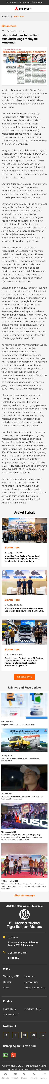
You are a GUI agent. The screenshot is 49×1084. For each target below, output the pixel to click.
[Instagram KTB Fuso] (24, 1035)
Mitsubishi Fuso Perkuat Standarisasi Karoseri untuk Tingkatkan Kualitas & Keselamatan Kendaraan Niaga (22, 558)
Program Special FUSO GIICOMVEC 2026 (18, 725)
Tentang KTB (11, 976)
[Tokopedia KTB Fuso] (7, 1054)
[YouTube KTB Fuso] (34, 1035)
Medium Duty (32, 1008)
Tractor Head (11, 1014)
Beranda (5, 1078)
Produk (15, 1078)
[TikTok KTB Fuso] (6, 1035)
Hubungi (34, 1078)
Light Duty (9, 1008)
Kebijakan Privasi (34, 987)
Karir (6, 987)
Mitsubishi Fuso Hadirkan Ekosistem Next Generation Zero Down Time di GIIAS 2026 (24, 609)
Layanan (29, 976)
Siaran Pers (9, 25)
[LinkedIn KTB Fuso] (43, 1035)
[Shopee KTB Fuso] (14, 1054)
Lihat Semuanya (24, 895)
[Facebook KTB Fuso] (15, 1035)
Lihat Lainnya (24, 677)
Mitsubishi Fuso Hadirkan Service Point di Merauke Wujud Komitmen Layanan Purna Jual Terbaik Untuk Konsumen (23, 886)
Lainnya (44, 1078)
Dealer (24, 1078)
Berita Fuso (31, 981)
